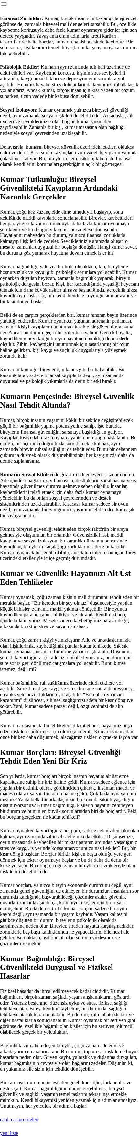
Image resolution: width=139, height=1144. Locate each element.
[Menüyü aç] (4, 4)
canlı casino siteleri (19, 1119)
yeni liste (9, 1133)
